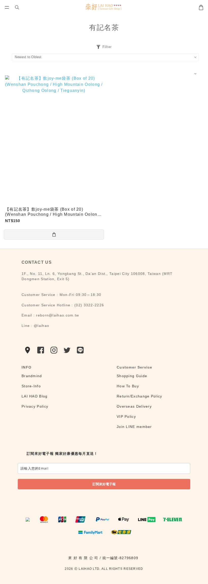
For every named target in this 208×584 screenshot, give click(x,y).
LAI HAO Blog (35, 396)
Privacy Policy (35, 406)
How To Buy (128, 386)
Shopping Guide (132, 376)
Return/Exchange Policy (139, 396)
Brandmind (32, 376)
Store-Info (31, 386)
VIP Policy (126, 416)
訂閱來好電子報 (104, 484)
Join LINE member (134, 427)
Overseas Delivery (134, 406)
